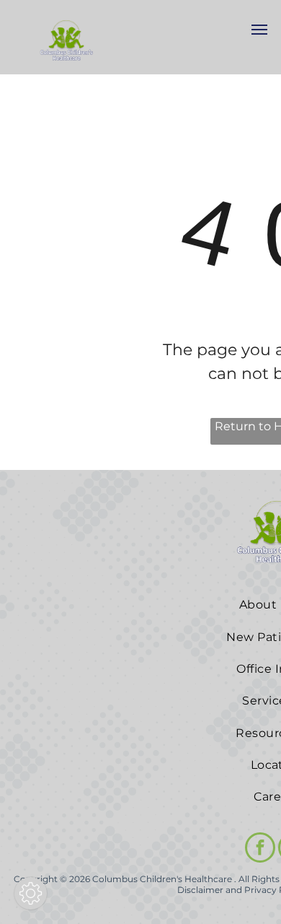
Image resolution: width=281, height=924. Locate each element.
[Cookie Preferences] (30, 893)
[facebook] (260, 849)
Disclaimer (200, 889)
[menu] (259, 29)
